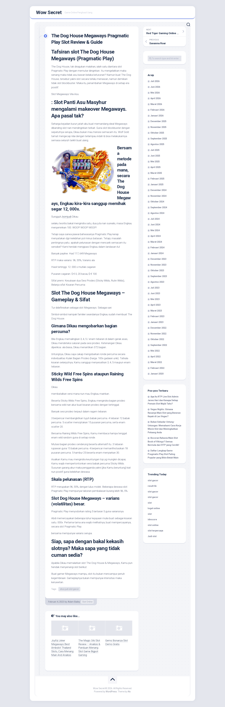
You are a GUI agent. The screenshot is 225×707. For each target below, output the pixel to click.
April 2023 (155, 305)
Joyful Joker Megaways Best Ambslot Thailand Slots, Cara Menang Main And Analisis (62, 648)
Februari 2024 (157, 247)
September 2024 (158, 207)
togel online (154, 508)
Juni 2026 (155, 87)
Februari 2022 (157, 368)
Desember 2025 (158, 121)
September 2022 (158, 345)
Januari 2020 (156, 373)
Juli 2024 (154, 219)
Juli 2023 (154, 288)
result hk (152, 486)
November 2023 (158, 265)
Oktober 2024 (157, 201)
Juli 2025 (154, 150)
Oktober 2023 (157, 270)
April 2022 (155, 356)
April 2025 (155, 167)
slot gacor (153, 480)
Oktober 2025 (157, 133)
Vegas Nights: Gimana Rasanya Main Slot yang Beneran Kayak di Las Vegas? (164, 413)
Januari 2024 (156, 253)
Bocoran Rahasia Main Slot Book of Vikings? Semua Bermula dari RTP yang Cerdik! (163, 441)
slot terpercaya (155, 530)
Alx (129, 691)
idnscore (152, 519)
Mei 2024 (155, 230)
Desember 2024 (158, 190)
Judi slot (152, 536)
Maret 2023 (156, 310)
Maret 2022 (156, 362)
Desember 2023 (158, 259)
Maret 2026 (156, 104)
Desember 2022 (158, 328)
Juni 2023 (155, 293)
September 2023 (158, 276)
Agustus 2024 (157, 213)
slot (150, 503)
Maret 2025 (156, 173)
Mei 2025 (155, 161)
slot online (153, 525)
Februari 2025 (157, 178)
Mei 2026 (155, 92)
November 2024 (158, 196)
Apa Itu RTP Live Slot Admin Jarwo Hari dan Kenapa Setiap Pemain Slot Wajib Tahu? (163, 400)
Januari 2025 (156, 184)
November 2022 (158, 333)
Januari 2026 (156, 115)
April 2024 (155, 236)
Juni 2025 (155, 155)
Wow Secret (49, 12)
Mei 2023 (155, 299)
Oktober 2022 (157, 339)
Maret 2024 (156, 242)
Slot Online (87, 602)
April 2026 (155, 98)
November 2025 (158, 127)
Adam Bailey (74, 601)
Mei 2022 (155, 351)
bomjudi (66, 216)
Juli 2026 (154, 81)
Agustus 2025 (157, 144)
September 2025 (158, 138)
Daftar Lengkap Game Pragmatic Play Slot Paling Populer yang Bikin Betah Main (163, 454)
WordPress (111, 691)
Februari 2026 (157, 110)
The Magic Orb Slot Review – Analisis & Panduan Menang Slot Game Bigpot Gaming (89, 648)
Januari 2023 (156, 322)
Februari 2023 (157, 316)
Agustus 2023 (157, 282)
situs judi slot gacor (69, 589)
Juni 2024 (155, 224)
